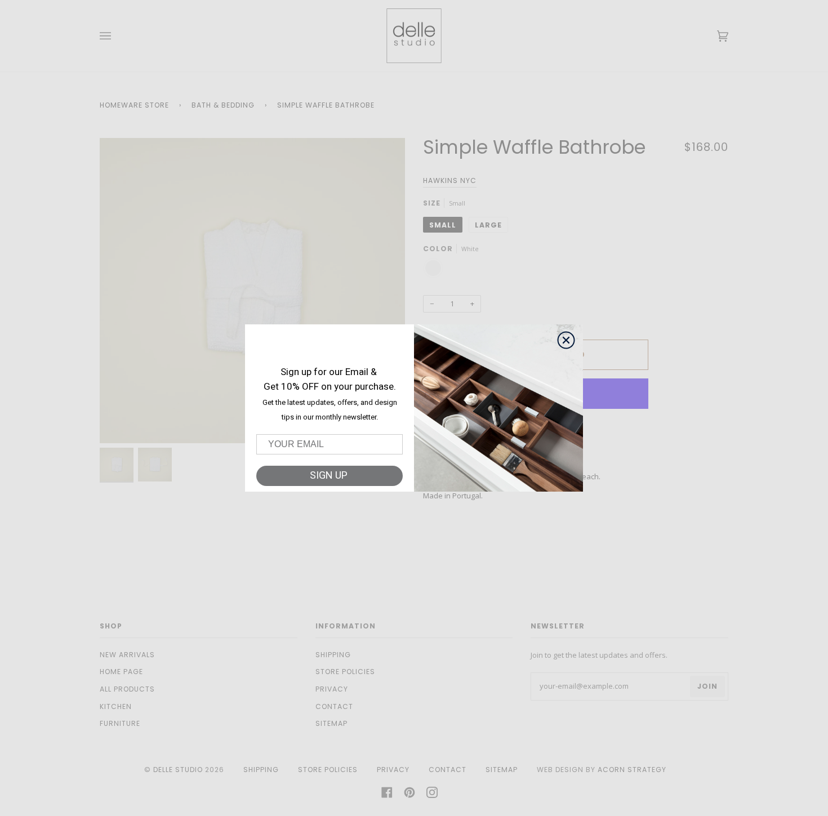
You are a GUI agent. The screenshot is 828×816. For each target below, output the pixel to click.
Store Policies (345, 671)
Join (707, 686)
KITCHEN (116, 706)
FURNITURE (120, 723)
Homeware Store (134, 105)
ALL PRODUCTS (127, 689)
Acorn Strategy (632, 769)
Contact (334, 706)
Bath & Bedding (223, 105)
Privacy (331, 689)
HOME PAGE (121, 671)
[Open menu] (116, 36)
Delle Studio (178, 769)
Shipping (333, 654)
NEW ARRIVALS (127, 654)
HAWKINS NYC (450, 180)
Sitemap (331, 723)
